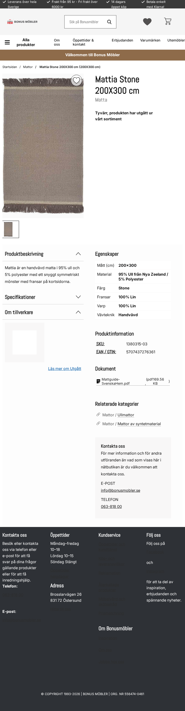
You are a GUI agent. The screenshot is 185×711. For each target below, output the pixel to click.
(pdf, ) (136, 381)
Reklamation (109, 573)
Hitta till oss (60, 609)
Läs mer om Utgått (64, 368)
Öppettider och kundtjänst (112, 547)
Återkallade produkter (109, 587)
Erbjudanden (122, 40)
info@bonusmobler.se (120, 490)
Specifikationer (20, 297)
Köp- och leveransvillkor (112, 561)
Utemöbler (176, 40)
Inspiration (108, 638)
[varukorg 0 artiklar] (167, 21)
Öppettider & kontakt (83, 42)
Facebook (155, 552)
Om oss (57, 42)
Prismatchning (111, 613)
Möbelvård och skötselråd (112, 602)
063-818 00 (111, 506)
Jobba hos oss (111, 661)
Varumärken (150, 40)
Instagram (155, 571)
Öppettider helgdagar (60, 573)
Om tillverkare (19, 312)
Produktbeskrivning (24, 253)
